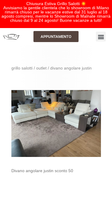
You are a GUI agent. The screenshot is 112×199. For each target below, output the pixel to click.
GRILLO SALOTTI (22, 68)
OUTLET (41, 68)
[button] (101, 36)
